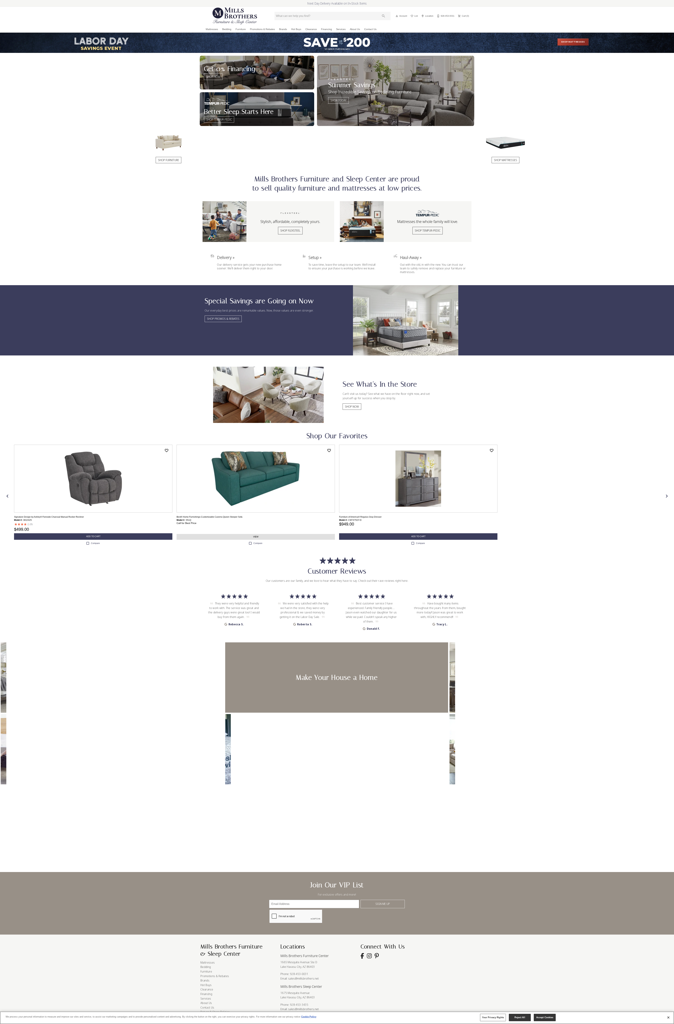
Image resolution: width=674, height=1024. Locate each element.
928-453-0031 (299, 974)
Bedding (226, 29)
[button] (397, 16)
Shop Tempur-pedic (219, 119)
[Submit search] (383, 16)
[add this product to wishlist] (166, 450)
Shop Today (338, 100)
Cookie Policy (308, 1016)
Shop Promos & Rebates (223, 319)
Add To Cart (93, 536)
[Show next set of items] (666, 496)
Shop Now (213, 77)
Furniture (241, 29)
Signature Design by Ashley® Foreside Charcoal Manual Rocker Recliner (49, 517)
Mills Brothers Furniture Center (304, 955)
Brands (283, 29)
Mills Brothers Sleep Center (301, 986)
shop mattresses (573, 42)
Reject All (519, 1017)
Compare (95, 543)
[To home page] (234, 16)
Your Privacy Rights (493, 1017)
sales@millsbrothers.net (303, 978)
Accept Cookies (544, 1017)
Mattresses (212, 29)
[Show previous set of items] (7, 496)
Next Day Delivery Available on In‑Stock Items (337, 3)
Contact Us (370, 29)
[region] (337, 1018)
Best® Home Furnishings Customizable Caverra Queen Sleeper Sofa (209, 517)
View (255, 537)
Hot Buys (296, 29)
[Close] (668, 1017)
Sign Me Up (382, 904)
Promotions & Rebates (262, 29)
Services (341, 29)
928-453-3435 (299, 1005)
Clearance (311, 29)
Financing (326, 29)
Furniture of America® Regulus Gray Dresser (360, 517)
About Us (355, 29)
